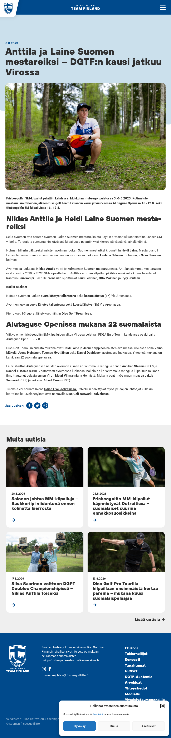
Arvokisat (133, 682)
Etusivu (131, 648)
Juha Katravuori (33, 719)
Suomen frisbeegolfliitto (24, 723)
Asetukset (148, 726)
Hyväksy (80, 726)
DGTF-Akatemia (138, 677)
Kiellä (114, 726)
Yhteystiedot (136, 688)
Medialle (132, 694)
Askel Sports (55, 719)
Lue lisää (98, 714)
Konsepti (132, 659)
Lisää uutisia (148, 619)
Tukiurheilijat (136, 653)
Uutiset (131, 671)
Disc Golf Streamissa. (77, 313)
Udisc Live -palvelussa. (60, 389)
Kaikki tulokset (16, 287)
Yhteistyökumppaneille (145, 699)
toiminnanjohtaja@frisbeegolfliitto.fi (65, 675)
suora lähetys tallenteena (58, 296)
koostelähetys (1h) (97, 296)
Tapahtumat (135, 665)
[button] (163, 706)
